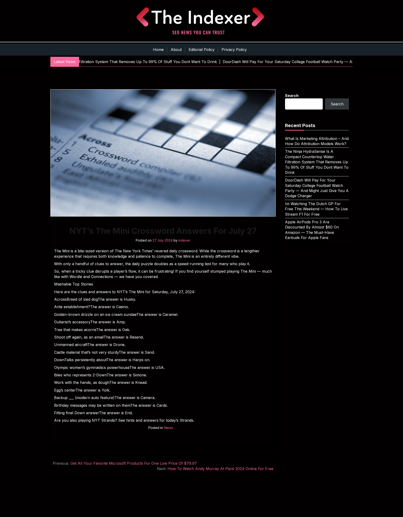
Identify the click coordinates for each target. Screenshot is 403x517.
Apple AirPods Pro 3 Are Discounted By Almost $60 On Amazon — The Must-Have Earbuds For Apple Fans (312, 230)
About (176, 49)
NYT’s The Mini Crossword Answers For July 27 (163, 231)
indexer (184, 240)
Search (292, 95)
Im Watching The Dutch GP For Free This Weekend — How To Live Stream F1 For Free (316, 209)
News (168, 428)
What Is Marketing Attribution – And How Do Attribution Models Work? (317, 141)
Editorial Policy (202, 49)
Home (158, 49)
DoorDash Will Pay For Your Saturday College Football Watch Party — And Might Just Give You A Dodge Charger (317, 188)
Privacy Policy (234, 49)
